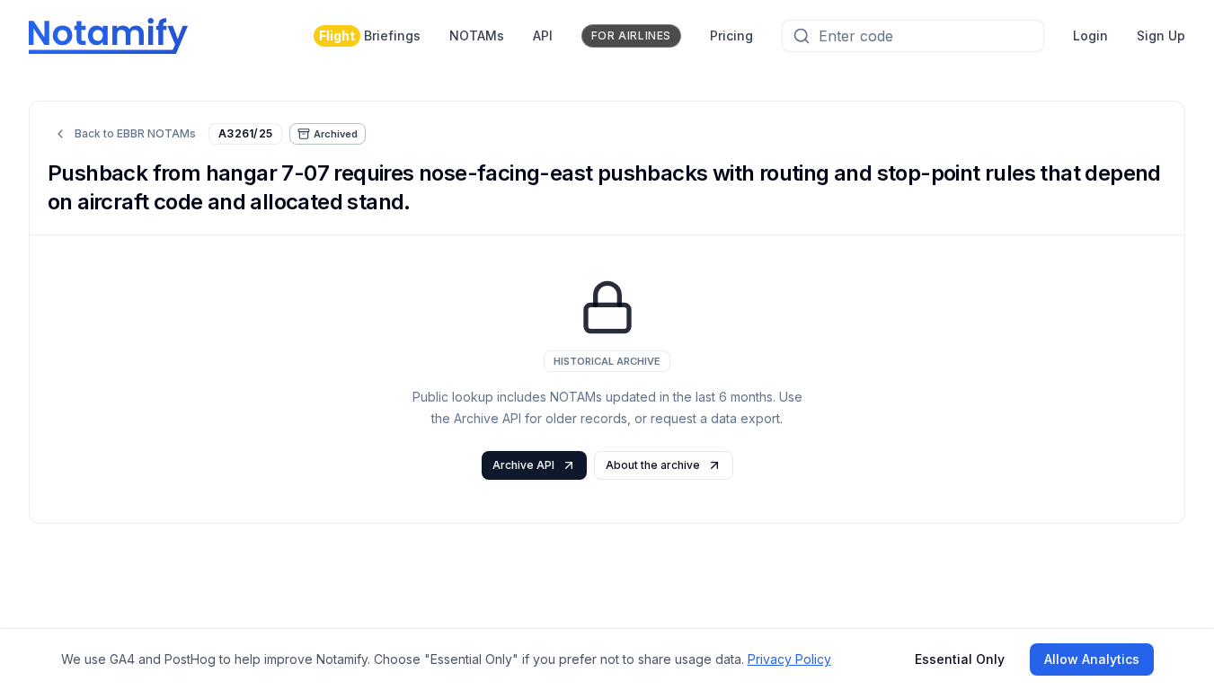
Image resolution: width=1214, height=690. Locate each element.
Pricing (731, 35)
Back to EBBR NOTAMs (135, 133)
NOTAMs (476, 35)
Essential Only (960, 659)
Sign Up (1161, 35)
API (543, 35)
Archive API (523, 465)
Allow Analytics (1091, 659)
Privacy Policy (789, 659)
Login (1090, 35)
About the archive (653, 465)
